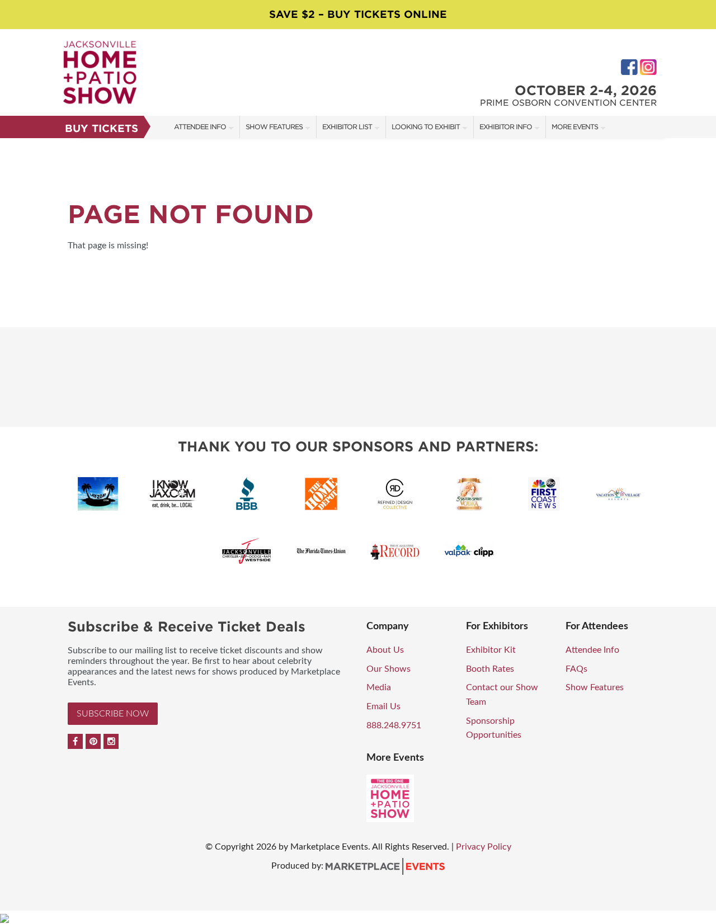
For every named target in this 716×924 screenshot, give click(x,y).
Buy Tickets (101, 128)
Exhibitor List (347, 126)
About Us (385, 649)
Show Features (274, 126)
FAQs (576, 668)
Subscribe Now (113, 713)
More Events (575, 126)
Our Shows (388, 668)
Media (378, 687)
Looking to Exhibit (426, 126)
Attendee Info (200, 126)
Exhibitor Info (505, 126)
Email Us (383, 706)
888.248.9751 (393, 725)
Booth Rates (490, 668)
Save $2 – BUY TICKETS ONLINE (358, 14)
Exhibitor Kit (491, 649)
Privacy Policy (483, 846)
